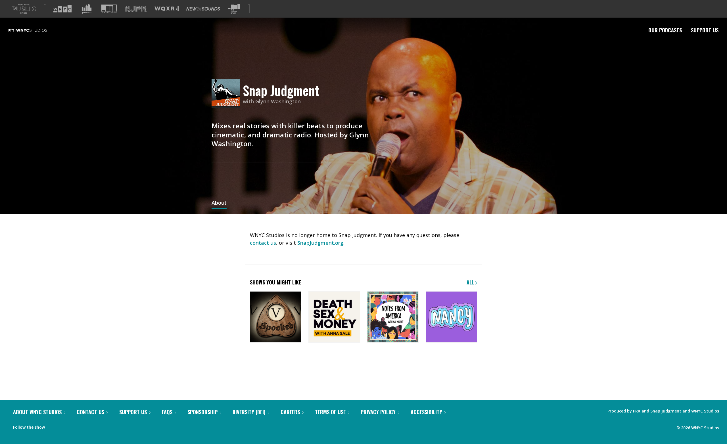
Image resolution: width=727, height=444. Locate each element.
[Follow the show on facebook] (53, 426)
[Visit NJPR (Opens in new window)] (136, 9)
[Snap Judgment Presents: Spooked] (275, 317)
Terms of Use (330, 412)
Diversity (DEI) (249, 412)
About (219, 203)
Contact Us (90, 412)
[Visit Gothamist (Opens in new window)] (87, 9)
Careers (290, 412)
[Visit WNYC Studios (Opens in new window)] (109, 9)
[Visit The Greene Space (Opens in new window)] (234, 9)
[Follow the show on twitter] (64, 426)
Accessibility (426, 412)
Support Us (704, 30)
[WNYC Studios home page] (35, 30)
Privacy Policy (378, 412)
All (471, 282)
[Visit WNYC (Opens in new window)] (62, 8)
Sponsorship (202, 412)
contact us (263, 242)
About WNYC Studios (37, 412)
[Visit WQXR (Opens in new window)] (166, 9)
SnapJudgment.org (320, 242)
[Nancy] (451, 317)
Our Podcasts (665, 30)
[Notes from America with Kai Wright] (393, 317)
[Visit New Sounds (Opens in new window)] (203, 9)
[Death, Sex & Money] (334, 317)
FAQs (167, 412)
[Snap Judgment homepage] (227, 93)
